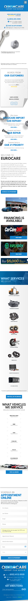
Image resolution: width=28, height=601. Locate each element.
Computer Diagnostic (14, 373)
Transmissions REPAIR (14, 308)
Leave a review (14, 97)
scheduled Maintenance (14, 295)
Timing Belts (14, 360)
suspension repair (14, 347)
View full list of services (14, 396)
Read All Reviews (14, 99)
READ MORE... (14, 127)
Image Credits (8, 597)
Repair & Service (14, 416)
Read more (18, 237)
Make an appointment (15, 25)
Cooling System (14, 386)
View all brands (14, 472)
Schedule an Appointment (9, 192)
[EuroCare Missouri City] (14, 7)
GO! (24, 589)
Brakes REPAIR (14, 334)
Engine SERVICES (14, 321)
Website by (17, 597)
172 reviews (18, 15)
